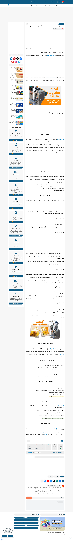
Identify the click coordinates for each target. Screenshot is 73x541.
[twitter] (17, 58)
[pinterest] (14, 58)
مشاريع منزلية (45, 5)
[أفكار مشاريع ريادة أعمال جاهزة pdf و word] (19, 81)
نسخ (38, 452)
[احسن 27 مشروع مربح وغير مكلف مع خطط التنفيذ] (19, 105)
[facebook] (21, 58)
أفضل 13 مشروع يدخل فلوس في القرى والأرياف (13, 88)
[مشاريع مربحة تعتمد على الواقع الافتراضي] (52, 524)
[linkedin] (11, 58)
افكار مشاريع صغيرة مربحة (54, 485)
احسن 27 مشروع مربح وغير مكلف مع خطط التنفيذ (12, 106)
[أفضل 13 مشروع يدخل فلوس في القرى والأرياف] (19, 87)
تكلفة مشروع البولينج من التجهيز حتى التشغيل (12, 112)
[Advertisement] (36, 15)
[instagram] (16, 62)
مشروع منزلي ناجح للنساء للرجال (34, 112)
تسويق (24, 5)
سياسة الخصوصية (51, 1)
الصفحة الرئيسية (26, 517)
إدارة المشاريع (34, 5)
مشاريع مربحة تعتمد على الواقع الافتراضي (56, 532)
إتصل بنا (38, 1)
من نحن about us (43, 1)
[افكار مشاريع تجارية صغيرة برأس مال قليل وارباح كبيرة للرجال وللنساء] (19, 75)
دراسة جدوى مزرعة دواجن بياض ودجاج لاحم (12, 124)
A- (33, 452)
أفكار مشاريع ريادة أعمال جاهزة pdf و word (12, 82)
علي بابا (45, 434)
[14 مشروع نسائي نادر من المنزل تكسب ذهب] (19, 93)
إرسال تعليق (60, 501)
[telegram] (19, 62)
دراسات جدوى (39, 5)
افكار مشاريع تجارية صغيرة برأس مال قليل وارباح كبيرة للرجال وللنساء (12, 76)
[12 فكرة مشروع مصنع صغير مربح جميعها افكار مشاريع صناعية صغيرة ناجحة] (19, 99)
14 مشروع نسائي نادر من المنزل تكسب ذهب (13, 94)
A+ (35, 452)
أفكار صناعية (51, 5)
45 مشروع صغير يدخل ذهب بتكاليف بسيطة (12, 70)
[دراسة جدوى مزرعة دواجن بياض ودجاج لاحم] (19, 123)
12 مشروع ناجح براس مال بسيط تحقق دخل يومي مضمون (13, 118)
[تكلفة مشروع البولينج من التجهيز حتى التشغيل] (19, 111)
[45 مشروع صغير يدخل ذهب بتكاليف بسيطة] (19, 69)
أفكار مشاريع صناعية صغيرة (51, 77)
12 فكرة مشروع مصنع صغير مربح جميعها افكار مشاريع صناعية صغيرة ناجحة (13, 100)
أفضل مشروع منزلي (60, 139)
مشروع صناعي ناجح (51, 55)
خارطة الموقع (33, 1)
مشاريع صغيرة (62, 5)
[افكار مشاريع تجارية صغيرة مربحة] (60, 2)
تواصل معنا (29, 452)
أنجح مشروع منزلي (57, 428)
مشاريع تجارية (56, 5)
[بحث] (8, 5)
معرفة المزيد (4, 535)
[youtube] (12, 62)
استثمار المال (28, 5)
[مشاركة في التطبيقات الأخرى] (42, 481)
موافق (10, 535)
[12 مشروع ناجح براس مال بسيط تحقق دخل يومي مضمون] (19, 117)
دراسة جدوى (62, 354)
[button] (60, 481)
